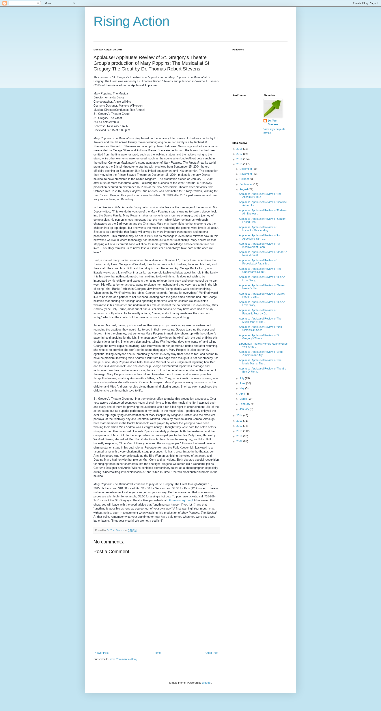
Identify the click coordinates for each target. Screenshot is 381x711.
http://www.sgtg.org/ (180, 500)
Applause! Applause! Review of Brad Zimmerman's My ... (261, 353)
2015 (239, 164)
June (242, 383)
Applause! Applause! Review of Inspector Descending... (257, 229)
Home (157, 652)
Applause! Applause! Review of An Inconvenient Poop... (259, 245)
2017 (239, 153)
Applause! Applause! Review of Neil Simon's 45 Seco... (260, 328)
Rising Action (131, 21)
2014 (239, 415)
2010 (239, 436)
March (243, 398)
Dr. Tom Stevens (273, 122)
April (242, 393)
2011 (239, 431)
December (246, 168)
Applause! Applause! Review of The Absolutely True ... (260, 195)
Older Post (211, 652)
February (245, 404)
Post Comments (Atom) (123, 659)
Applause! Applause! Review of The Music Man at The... (260, 320)
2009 (239, 441)
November (246, 173)
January (244, 409)
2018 (239, 148)
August (243, 189)
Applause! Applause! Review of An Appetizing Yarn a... (259, 237)
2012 (239, 425)
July (242, 378)
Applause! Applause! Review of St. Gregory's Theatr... (259, 337)
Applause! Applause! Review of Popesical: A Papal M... (257, 262)
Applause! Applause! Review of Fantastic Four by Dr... (257, 312)
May (242, 388)
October (244, 179)
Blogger (206, 682)
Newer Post (101, 652)
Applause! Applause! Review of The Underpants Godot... (260, 270)
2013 (239, 420)
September (246, 184)
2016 (239, 159)
